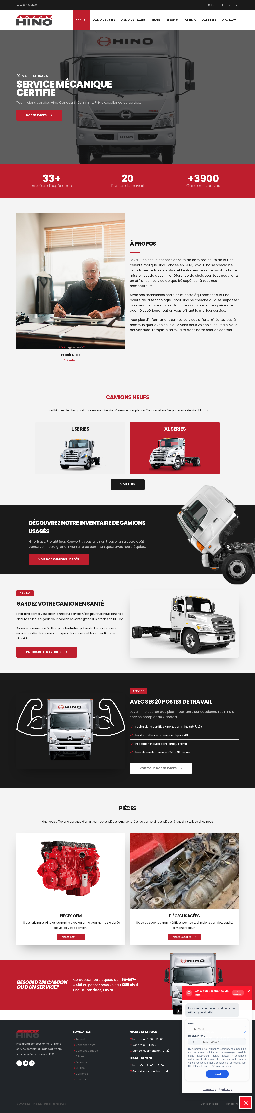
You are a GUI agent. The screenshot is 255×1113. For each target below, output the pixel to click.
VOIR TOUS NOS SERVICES (158, 768)
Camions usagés (133, 20)
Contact (229, 20)
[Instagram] (230, 5)
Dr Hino (190, 20)
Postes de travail (127, 186)
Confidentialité (209, 1103)
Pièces (155, 20)
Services (172, 20)
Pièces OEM (69, 937)
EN (212, 5)
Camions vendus (203, 186)
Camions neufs (104, 20)
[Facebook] (223, 5)
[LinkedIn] (236, 5)
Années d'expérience (52, 186)
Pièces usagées (182, 937)
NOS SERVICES (36, 115)
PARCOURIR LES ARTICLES (44, 652)
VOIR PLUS (127, 484)
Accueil (81, 20)
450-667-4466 (29, 5)
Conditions (232, 1103)
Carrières (209, 20)
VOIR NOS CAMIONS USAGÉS (58, 559)
